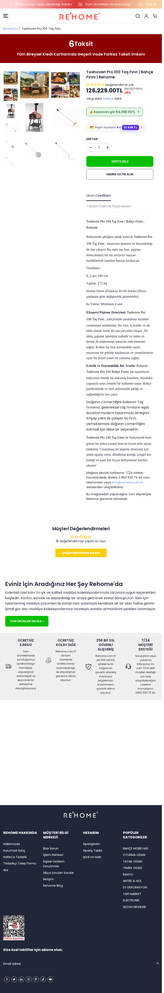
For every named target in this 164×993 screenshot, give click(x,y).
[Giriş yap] (146, 16)
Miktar (92, 139)
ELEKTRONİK (131, 900)
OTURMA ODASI (134, 855)
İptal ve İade (92, 857)
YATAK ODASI (132, 861)
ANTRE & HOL (132, 881)
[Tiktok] (43, 979)
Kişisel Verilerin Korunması (53, 863)
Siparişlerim (91, 844)
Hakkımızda (11, 844)
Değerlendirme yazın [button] (81, 552)
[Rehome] (80, 16)
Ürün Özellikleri (98, 195)
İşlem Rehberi (53, 855)
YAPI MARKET (132, 894)
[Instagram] (28, 979)
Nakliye (108, 99)
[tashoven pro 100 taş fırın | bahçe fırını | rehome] (34, 84)
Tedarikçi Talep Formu (19, 863)
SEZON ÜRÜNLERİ (134, 907)
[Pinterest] (36, 979)
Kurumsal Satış (14, 850)
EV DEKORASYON (135, 887)
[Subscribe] (157, 964)
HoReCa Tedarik (15, 857)
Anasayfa (10, 28)
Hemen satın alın (119, 174)
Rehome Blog (53, 885)
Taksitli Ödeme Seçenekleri (109, 206)
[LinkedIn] (21, 979)
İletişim (48, 879)
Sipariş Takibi (92, 850)
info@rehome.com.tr (127, 482)
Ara (5, 870)
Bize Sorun (50, 848)
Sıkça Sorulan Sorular (58, 873)
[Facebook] (6, 979)
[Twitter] (14, 979)
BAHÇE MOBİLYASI (135, 848)
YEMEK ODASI (132, 868)
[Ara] (138, 16)
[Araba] (155, 16)
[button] (5, 16)
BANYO (128, 874)
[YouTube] (50, 979)
